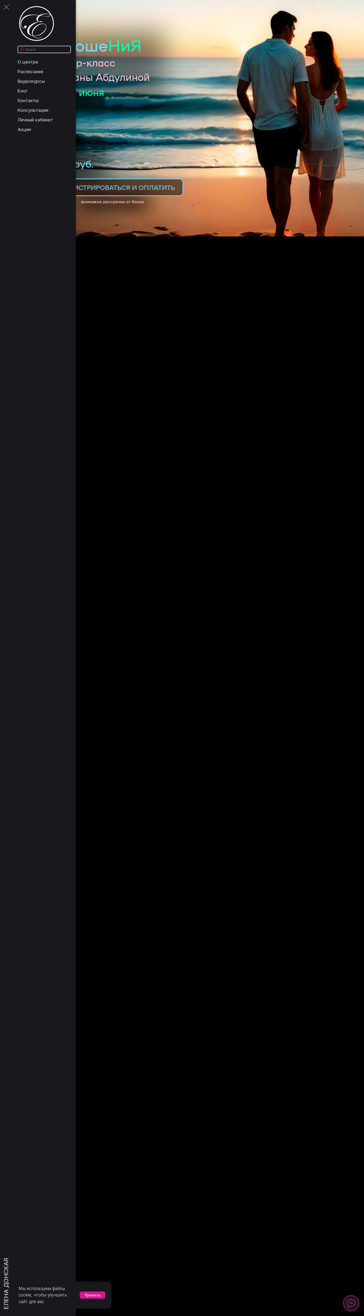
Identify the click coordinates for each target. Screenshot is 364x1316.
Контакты (28, 100)
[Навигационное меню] (6, 7)
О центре (28, 62)
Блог (23, 90)
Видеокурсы (31, 81)
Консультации (33, 110)
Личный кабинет (35, 119)
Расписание (30, 71)
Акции (24, 129)
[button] (114, 187)
